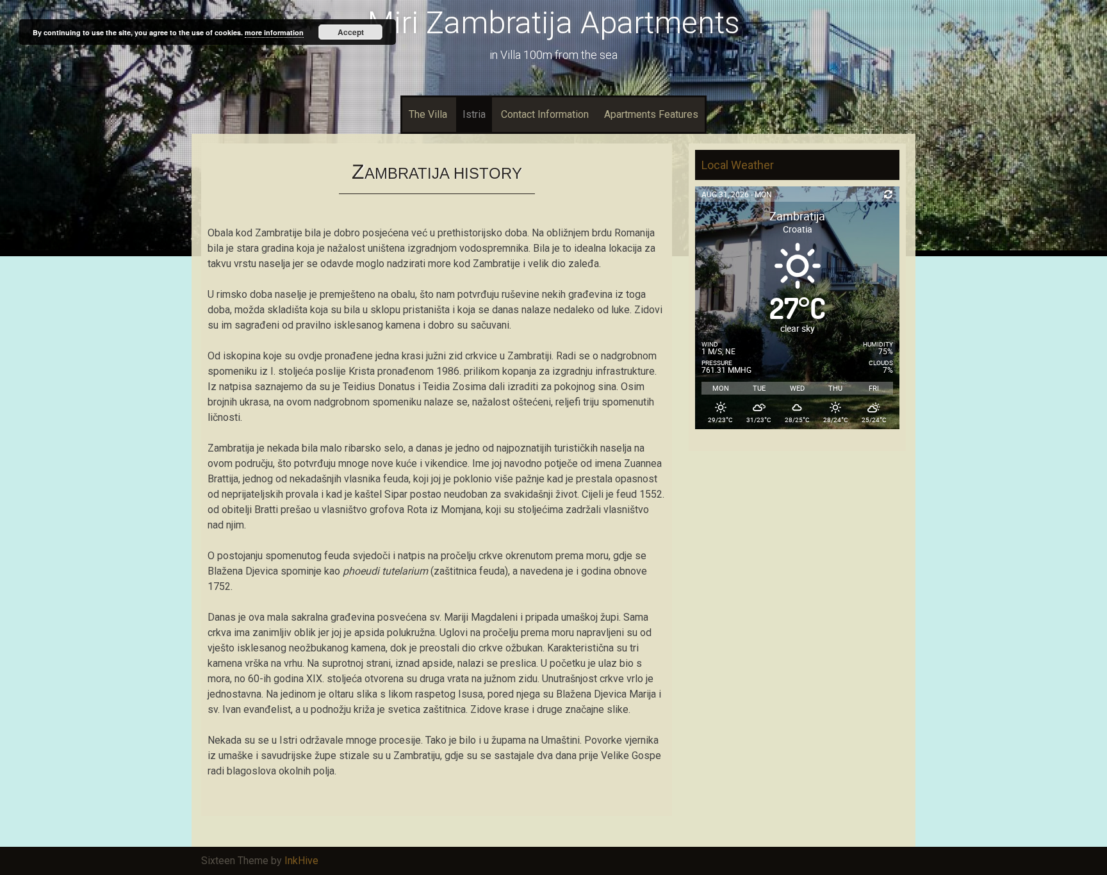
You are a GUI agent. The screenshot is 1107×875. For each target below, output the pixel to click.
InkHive (301, 861)
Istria (474, 114)
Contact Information (545, 114)
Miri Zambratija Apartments (554, 22)
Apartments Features (651, 114)
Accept (351, 32)
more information (274, 32)
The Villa (428, 114)
